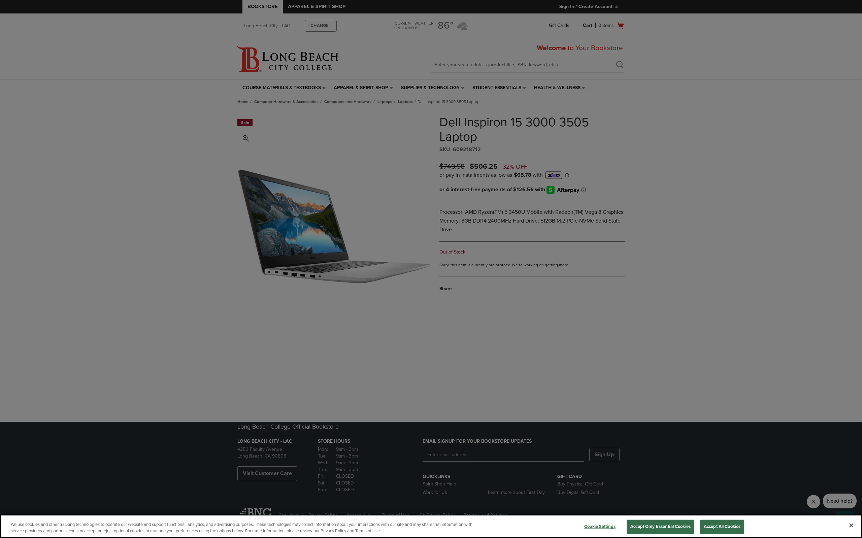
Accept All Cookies (722, 526)
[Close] (851, 525)
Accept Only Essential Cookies (660, 526)
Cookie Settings (600, 526)
